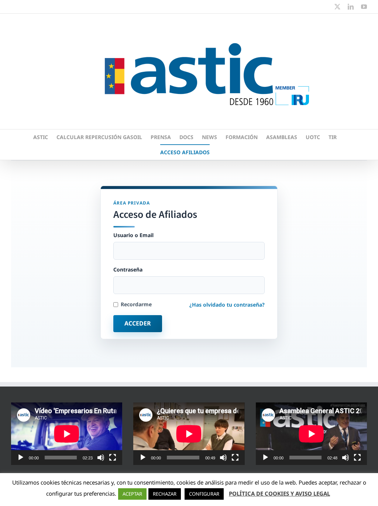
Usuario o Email (133, 235)
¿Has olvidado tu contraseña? (227, 304)
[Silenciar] (100, 457)
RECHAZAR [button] (164, 493)
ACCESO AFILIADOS (185, 152)
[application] (66, 433)
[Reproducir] (20, 457)
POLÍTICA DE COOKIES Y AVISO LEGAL (279, 493)
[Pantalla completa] (112, 457)
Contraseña (127, 269)
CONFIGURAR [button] (204, 493)
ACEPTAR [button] (132, 493)
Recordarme (136, 304)
